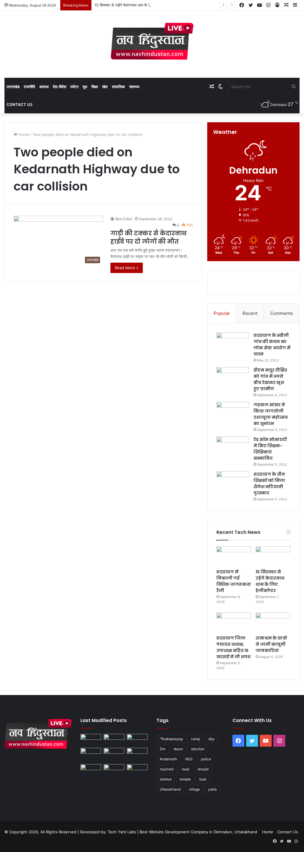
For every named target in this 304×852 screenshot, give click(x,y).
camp (195, 739)
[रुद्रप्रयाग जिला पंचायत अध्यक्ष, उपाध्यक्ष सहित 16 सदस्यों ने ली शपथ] (233, 622)
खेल (105, 86)
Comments (281, 313)
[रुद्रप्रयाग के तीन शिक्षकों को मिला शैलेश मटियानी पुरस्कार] (232, 482)
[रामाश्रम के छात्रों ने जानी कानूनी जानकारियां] (273, 622)
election (198, 749)
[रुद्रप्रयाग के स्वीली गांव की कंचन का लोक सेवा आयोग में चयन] (232, 343)
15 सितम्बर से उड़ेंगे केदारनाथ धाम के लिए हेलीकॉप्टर (131, 5)
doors (178, 749)
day (211, 739)
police (206, 759)
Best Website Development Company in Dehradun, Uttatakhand (198, 831)
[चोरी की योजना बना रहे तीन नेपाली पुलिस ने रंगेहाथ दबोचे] (137, 770)
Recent (250, 313)
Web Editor (123, 219)
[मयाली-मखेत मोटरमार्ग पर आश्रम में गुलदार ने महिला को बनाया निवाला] (90, 770)
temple (185, 779)
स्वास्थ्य (134, 86)
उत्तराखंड (13, 86)
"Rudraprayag (171, 739)
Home (23, 134)
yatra (212, 789)
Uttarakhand (170, 789)
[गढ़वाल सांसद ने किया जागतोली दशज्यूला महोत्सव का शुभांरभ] (232, 413)
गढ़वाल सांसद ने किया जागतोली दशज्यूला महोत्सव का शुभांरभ (271, 414)
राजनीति (29, 86)
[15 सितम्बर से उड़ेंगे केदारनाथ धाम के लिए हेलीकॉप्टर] (273, 556)
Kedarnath (168, 759)
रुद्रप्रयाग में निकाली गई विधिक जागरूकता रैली (233, 581)
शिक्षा (94, 86)
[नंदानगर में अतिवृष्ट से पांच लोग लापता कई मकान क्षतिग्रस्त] (90, 739)
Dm (162, 749)
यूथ (85, 86)
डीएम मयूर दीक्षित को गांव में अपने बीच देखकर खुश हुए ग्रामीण (270, 379)
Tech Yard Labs (122, 831)
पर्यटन (74, 86)
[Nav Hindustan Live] (152, 41)
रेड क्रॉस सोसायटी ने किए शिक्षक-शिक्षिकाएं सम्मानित (270, 449)
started (165, 779)
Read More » (126, 267)
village (194, 789)
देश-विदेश (59, 86)
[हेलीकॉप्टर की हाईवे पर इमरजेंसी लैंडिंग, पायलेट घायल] (114, 770)
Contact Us (19, 104)
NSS (189, 759)
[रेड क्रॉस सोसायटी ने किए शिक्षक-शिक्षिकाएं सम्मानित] (232, 448)
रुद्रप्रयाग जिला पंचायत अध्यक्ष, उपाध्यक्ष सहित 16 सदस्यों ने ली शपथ (233, 647)
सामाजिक (118, 86)
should (202, 769)
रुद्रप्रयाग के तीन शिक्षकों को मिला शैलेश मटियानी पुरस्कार (269, 483)
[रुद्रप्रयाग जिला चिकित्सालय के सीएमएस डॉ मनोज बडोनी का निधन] (137, 755)
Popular (222, 313)
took (203, 779)
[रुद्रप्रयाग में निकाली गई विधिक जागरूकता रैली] (233, 556)
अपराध (44, 86)
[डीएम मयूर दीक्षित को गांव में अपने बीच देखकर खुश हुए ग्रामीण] (232, 378)
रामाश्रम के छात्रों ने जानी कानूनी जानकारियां (271, 644)
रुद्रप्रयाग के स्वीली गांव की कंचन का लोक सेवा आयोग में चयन (272, 344)
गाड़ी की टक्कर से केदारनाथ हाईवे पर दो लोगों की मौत (148, 237)
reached (166, 769)
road (185, 769)
